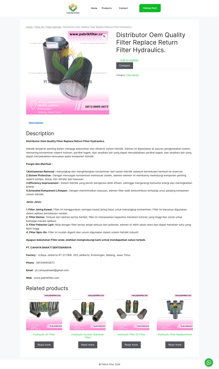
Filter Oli (39, 27)
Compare (124, 65)
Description (36, 122)
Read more (44, 344)
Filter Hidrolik (53, 27)
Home (94, 8)
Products (107, 8)
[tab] (36, 123)
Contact (123, 8)
